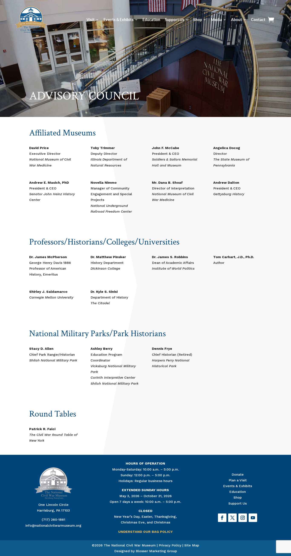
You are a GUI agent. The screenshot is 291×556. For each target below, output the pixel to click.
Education (151, 19)
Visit (90, 19)
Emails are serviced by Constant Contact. (183, 529)
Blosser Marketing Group (156, 551)
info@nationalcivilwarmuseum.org (53, 525)
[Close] (285, 471)
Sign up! (223, 541)
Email (166, 498)
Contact (258, 19)
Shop (197, 19)
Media (216, 19)
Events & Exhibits (119, 19)
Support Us (174, 19)
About (236, 19)
